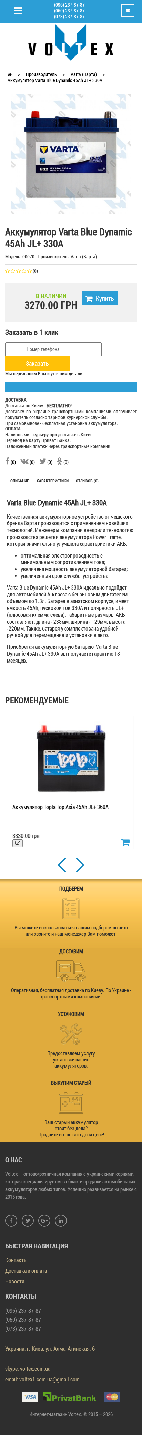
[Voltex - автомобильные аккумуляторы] (71, 41)
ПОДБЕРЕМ (71, 888)
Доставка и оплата (26, 1270)
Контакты (16, 1260)
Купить (105, 298)
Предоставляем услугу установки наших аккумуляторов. (71, 1059)
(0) (13, 462)
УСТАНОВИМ (71, 1014)
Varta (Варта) (84, 74)
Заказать (37, 363)
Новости (14, 1281)
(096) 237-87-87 (69, 4)
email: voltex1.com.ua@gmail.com (42, 1379)
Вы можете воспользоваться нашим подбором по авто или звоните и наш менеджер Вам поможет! (71, 930)
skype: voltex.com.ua (27, 1368)
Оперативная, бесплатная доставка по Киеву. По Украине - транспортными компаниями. (71, 993)
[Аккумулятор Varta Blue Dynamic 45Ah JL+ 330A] (71, 153)
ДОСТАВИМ (71, 951)
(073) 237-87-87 (69, 16)
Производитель (41, 74)
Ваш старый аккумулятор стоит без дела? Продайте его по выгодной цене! (71, 1128)
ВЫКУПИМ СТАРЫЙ (71, 1083)
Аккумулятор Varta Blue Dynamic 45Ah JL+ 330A (55, 80)
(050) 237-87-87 (69, 10)
